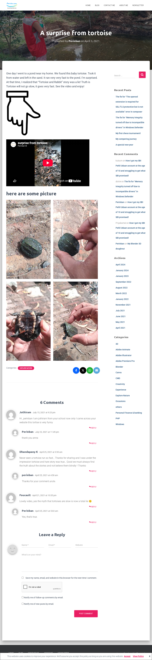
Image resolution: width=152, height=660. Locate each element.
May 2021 (120, 322)
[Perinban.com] (12, 5)
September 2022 (123, 282)
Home (88, 5)
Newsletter (138, 5)
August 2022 (122, 287)
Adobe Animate (123, 349)
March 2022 (121, 293)
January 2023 (122, 276)
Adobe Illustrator (124, 355)
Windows (120, 424)
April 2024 (120, 264)
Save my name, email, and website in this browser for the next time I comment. (61, 578)
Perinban (28, 431)
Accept (127, 656)
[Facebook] (76, 370)
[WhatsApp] (90, 370)
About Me (123, 5)
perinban (27, 475)
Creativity (120, 384)
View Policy (138, 656)
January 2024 (122, 270)
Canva (119, 372)
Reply (93, 428)
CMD (118, 378)
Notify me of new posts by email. (39, 604)
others (119, 407)
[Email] (96, 370)
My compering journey (126, 139)
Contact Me (109, 5)
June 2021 (121, 316)
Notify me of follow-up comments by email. (43, 597)
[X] (83, 370)
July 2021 (120, 310)
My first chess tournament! (128, 133)
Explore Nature (26, 368)
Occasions (120, 401)
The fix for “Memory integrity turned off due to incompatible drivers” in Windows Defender (130, 122)
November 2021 (123, 305)
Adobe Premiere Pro (125, 361)
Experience (121, 390)
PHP (118, 418)
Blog (97, 5)
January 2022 (122, 299)
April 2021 (120, 328)
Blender (119, 367)
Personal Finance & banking (129, 413)
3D (117, 344)
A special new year (124, 145)
